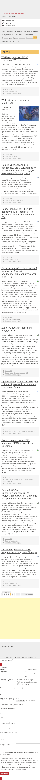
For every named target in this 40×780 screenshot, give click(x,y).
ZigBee (12, 41)
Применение (19, 35)
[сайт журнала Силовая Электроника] (20, 646)
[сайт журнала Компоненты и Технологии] (14, 650)
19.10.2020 (8, 539)
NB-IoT (17, 41)
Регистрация (12, 16)
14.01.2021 (8, 258)
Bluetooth (5, 41)
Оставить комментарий (13, 93)
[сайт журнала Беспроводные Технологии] (25, 650)
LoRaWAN (34, 31)
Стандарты (17, 259)
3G (9, 200)
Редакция (21, 13)
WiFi (35, 38)
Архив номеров (10, 25)
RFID (28, 31)
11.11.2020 (8, 430)
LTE (22, 479)
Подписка (7, 23)
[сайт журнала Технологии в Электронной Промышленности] (33, 646)
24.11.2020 (8, 371)
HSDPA (7, 479)
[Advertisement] (20, 618)
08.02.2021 (8, 89)
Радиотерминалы (19, 38)
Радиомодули (7, 38)
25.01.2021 (8, 198)
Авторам (14, 13)
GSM (3, 31)
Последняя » (29, 594)
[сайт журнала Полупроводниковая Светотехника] (15, 653)
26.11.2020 (8, 317)
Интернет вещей (8, 35)
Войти (4, 16)
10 (19, 594)
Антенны (29, 38)
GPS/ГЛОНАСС (11, 31)
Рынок (19, 31)
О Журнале (6, 13)
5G (22, 41)
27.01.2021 (8, 154)
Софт (24, 31)
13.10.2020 (8, 581)
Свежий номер (9, 20)
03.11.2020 (8, 477)
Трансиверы (29, 35)
